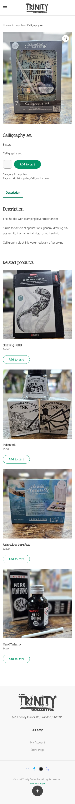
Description (13, 192)
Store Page (37, 749)
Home (6, 25)
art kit (12, 178)
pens (46, 178)
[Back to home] (38, 7)
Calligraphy (36, 178)
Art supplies (18, 25)
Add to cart (27, 164)
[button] (5, 7)
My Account (37, 742)
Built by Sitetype (37, 783)
